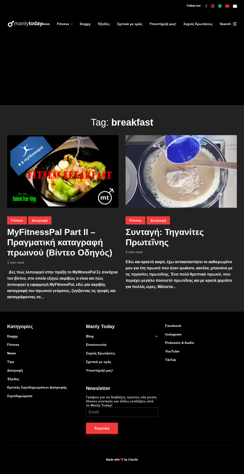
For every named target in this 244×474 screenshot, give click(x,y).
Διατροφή (40, 220)
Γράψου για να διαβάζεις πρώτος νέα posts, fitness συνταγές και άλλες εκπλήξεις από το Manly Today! (121, 401)
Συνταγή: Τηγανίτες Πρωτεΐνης (165, 237)
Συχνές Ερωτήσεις (198, 24)
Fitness (63, 24)
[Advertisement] (122, 71)
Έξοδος (104, 24)
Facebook (173, 326)
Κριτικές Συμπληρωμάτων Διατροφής (37, 387)
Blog (90, 336)
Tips (10, 362)
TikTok (170, 360)
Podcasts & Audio (179, 343)
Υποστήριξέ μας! (162, 24)
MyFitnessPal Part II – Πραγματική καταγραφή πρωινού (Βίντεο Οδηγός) (59, 242)
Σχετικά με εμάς (129, 24)
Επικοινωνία (96, 344)
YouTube (172, 351)
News (45, 24)
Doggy (85, 24)
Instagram (173, 334)
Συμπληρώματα (19, 396)
